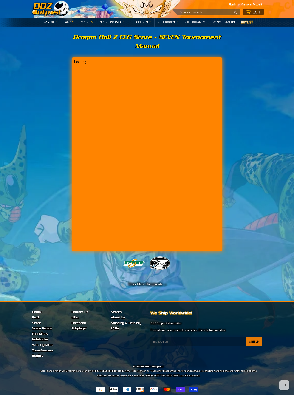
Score (86, 22)
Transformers (223, 22)
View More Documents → (147, 284)
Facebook (79, 323)
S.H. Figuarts (194, 22)
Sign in (232, 4)
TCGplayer (79, 328)
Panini (49, 22)
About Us (118, 317)
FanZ (67, 22)
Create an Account (251, 4)
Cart (256, 12)
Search (116, 312)
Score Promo (111, 22)
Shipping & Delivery (126, 323)
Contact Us (80, 312)
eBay (75, 317)
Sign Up (254, 341)
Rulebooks (166, 22)
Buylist (247, 22)
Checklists (139, 22)
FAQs (115, 328)
